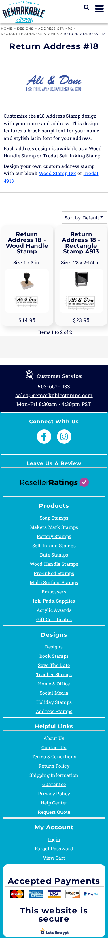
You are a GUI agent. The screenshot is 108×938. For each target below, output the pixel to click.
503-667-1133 (54, 386)
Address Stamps (55, 29)
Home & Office (54, 684)
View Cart (54, 858)
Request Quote (54, 812)
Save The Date (54, 665)
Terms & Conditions (54, 756)
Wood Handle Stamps (54, 564)
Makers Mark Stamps (54, 527)
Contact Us (53, 747)
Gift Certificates (54, 619)
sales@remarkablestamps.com (53, 395)
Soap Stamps (54, 518)
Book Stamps (54, 656)
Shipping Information (53, 775)
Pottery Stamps (54, 536)
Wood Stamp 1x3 (57, 173)
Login (54, 839)
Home (6, 29)
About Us (54, 738)
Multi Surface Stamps (54, 582)
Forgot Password (54, 848)
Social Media (54, 693)
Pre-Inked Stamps (54, 573)
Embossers (54, 592)
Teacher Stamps (54, 674)
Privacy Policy (54, 793)
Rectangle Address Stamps (30, 34)
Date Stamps (54, 555)
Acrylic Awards (54, 610)
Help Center (54, 803)
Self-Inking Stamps (54, 545)
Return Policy (54, 766)
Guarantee (54, 784)
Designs (25, 29)
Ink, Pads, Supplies (54, 601)
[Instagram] (64, 436)
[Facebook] (44, 436)
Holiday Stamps (54, 702)
